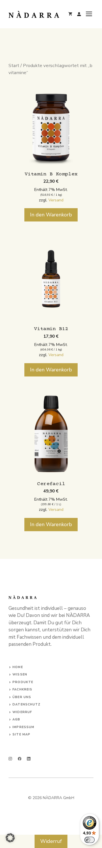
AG (15, 719)
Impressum (23, 727)
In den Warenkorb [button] (51, 214)
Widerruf (22, 712)
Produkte (22, 682)
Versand (55, 200)
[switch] (89, 840)
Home (17, 667)
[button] (10, 838)
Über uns (21, 697)
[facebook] (20, 759)
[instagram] (10, 759)
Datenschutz (26, 704)
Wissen (19, 674)
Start (13, 65)
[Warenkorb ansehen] (70, 14)
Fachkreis (22, 689)
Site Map (21, 734)
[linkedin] (29, 759)
